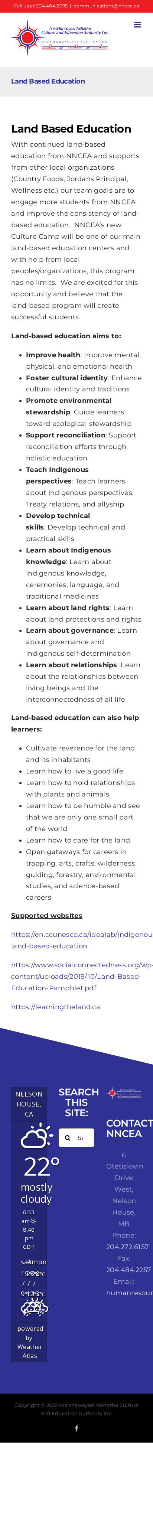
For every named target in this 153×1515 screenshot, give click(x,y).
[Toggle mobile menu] (138, 25)
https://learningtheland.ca (55, 1007)
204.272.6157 (127, 1247)
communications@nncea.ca (106, 6)
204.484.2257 (128, 1270)
